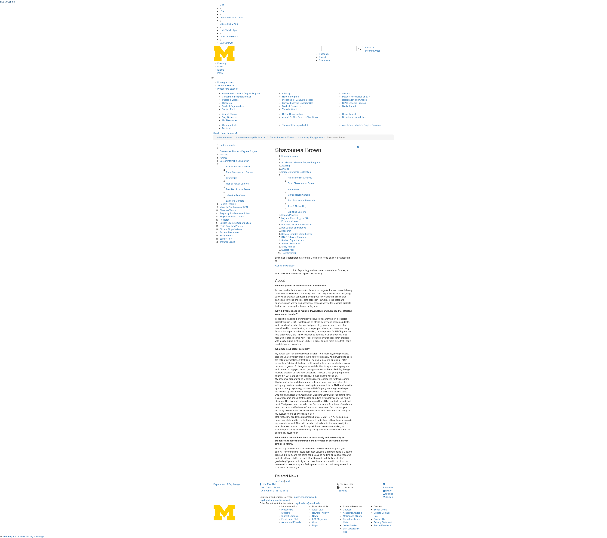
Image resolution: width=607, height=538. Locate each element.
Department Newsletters (354, 117)
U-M (222, 4)
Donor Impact (349, 114)
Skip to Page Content (224, 132)
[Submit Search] (359, 48)
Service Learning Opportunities (297, 102)
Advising (286, 93)
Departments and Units (231, 17)
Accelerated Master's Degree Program (241, 93)
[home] (236, 132)
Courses (347, 509)
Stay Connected (230, 117)
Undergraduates (225, 82)
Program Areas (372, 50)
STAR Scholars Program (354, 102)
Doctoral (226, 128)
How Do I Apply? (320, 512)
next (287, 481)
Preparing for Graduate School (297, 99)
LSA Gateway (226, 42)
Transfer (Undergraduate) (295, 125)
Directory (221, 63)
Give (314, 522)
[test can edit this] (358, 146)
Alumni (278, 265)
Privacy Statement (383, 522)
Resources (324, 60)
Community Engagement (310, 137)
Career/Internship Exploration (236, 96)
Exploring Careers (235, 200)
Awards (346, 93)
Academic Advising (352, 512)
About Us (369, 47)
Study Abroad (349, 106)
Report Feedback (382, 525)
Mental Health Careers (237, 183)
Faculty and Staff (289, 519)
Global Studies (350, 525)
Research (324, 53)
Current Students (289, 515)
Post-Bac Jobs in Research (239, 189)
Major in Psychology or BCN (356, 96)
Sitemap (343, 490)
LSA (222, 11)
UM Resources (229, 120)
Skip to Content (7, 1)
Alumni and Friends (291, 522)
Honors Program (290, 96)
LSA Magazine (319, 519)
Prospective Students (228, 88)
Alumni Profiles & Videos (282, 137)
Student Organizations (233, 106)
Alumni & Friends (225, 85)
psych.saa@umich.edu (305, 496)
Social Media (380, 509)
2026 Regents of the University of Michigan (23, 536)
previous (279, 481)
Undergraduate (229, 125)
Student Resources (291, 106)
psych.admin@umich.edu (307, 503)
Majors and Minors (229, 23)
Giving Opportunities (292, 114)
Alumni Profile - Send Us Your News (300, 117)
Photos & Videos (230, 99)
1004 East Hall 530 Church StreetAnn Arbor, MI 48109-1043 (274, 487)
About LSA (317, 509)
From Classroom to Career (239, 172)
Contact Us (379, 519)
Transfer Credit (289, 109)
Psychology (288, 265)
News (220, 66)
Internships (231, 177)
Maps (315, 525)
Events (220, 69)
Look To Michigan (228, 30)
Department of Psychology (226, 484)
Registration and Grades (354, 99)
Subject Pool (228, 109)
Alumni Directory (230, 114)
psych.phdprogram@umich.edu (275, 500)
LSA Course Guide (229, 36)
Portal (220, 72)
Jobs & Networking (235, 195)
